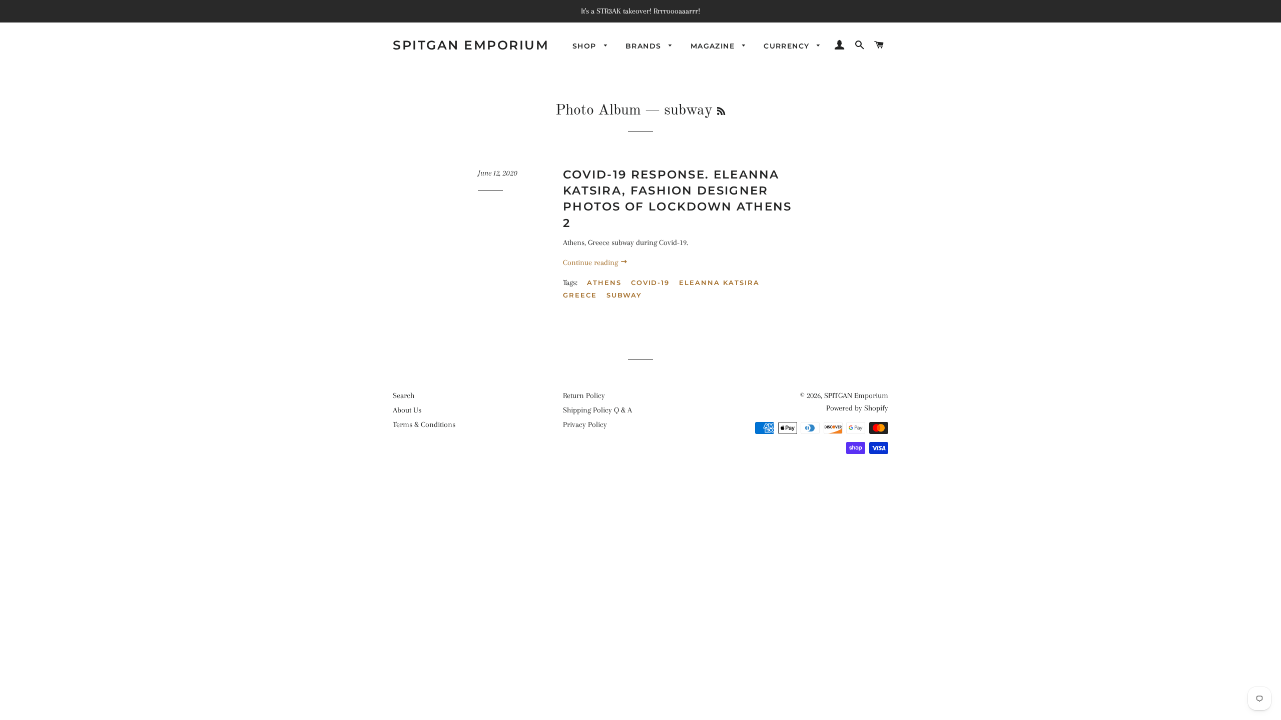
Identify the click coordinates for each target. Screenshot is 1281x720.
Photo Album (598, 110)
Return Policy (584, 395)
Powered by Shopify (857, 408)
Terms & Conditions (424, 424)
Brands (644, 46)
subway (624, 295)
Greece (580, 295)
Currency (788, 46)
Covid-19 (650, 282)
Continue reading (591, 262)
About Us (407, 410)
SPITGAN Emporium (471, 45)
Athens (604, 282)
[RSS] (721, 112)
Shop (585, 46)
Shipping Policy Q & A (597, 410)
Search (403, 395)
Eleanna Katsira (719, 282)
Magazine (714, 46)
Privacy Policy (585, 424)
